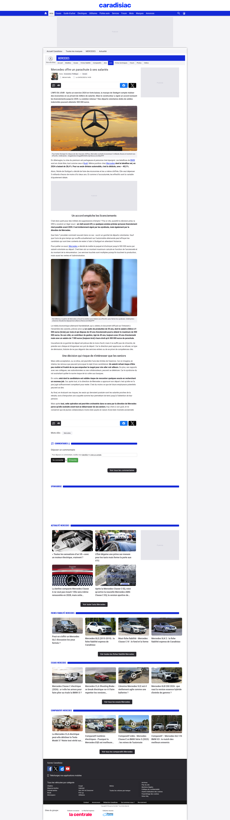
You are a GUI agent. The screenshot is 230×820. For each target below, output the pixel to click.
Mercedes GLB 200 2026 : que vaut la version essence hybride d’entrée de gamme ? (166, 689)
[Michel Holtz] (54, 79)
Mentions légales (147, 787)
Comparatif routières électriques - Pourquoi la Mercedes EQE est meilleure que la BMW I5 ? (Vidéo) (98, 739)
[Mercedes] (50, 63)
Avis (105, 63)
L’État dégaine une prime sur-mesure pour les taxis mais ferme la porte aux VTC (113, 557)
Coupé (80, 786)
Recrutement (142, 802)
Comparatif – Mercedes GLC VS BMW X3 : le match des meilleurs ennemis (166, 739)
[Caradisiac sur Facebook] (50, 769)
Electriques (82, 13)
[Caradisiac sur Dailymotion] (62, 769)
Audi (86, 163)
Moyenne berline (52, 788)
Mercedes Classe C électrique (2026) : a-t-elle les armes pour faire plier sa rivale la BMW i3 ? (67, 689)
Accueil (60, 63)
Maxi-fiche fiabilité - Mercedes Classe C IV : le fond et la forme (133, 640)
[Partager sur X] (133, 85)
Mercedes (63, 58)
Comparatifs (97, 63)
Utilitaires (93, 13)
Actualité (102, 51)
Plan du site (146, 785)
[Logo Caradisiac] (115, 10)
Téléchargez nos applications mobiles (66, 775)
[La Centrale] (80, 817)
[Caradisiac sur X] (56, 769)
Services (115, 13)
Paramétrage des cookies (150, 794)
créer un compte (95, 455)
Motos (111, 786)
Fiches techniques (121, 63)
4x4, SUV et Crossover (85, 790)
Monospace (51, 795)
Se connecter (57, 460)
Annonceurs (96, 802)
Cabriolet (81, 788)
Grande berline (52, 790)
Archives (144, 782)
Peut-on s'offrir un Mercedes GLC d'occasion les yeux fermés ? (65, 639)
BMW (132, 160)
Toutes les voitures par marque (119, 790)
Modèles (68, 63)
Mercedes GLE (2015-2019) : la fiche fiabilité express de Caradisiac (100, 641)
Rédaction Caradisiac (110, 802)
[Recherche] (178, 13)
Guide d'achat (69, 13)
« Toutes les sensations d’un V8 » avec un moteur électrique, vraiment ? (70, 556)
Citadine (50, 786)
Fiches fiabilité (85, 63)
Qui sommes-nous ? (128, 802)
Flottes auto (105, 13)
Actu (51, 13)
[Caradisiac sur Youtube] (67, 769)
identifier (85, 455)
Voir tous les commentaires (122, 470)
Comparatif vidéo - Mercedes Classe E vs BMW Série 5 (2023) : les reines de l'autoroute (133, 739)
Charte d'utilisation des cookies (152, 792)
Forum (124, 13)
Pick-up (81, 793)
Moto (131, 13)
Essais (58, 13)
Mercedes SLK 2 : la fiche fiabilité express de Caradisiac (165, 640)
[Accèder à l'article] (72, 540)
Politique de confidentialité (150, 789)
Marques (140, 13)
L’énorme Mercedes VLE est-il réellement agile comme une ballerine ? (132, 689)
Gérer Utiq (145, 796)
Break (49, 793)
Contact (86, 802)
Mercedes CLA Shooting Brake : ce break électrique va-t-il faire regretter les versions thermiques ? (100, 689)
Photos (139, 63)
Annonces (150, 13)
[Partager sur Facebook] (124, 85)
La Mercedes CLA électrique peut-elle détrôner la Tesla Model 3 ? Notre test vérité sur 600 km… (66, 737)
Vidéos (146, 63)
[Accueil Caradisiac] (45, 13)
